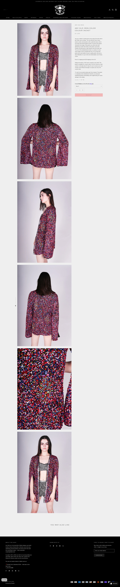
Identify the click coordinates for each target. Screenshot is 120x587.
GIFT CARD (97, 17)
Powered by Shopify (10, 583)
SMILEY (48, 17)
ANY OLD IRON (79, 25)
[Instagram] (12, 571)
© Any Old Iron (10, 581)
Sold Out (89, 94)
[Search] (112, 9)
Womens (33, 17)
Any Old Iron (17, 17)
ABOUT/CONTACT (109, 17)
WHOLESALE (87, 17)
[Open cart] (116, 10)
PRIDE (41, 17)
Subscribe (99, 555)
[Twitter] (81, 79)
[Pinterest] (83, 79)
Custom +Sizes (76, 17)
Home (8, 17)
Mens (26, 17)
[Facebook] (6, 571)
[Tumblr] (18, 571)
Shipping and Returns (60, 17)
